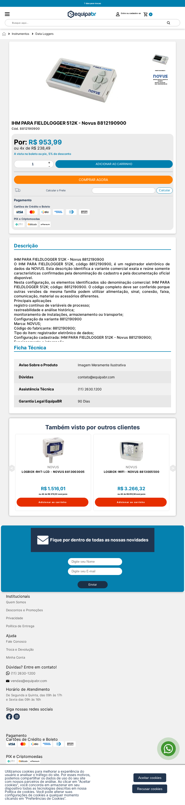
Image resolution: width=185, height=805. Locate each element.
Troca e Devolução (20, 649)
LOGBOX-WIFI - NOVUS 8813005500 (131, 472)
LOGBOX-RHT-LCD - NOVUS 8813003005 (53, 472)
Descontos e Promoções (24, 610)
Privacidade (14, 618)
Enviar (92, 584)
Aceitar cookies (149, 778)
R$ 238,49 (40, 148)
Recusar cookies (149, 789)
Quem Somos (16, 602)
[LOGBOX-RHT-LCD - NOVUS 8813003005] (53, 450)
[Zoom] (162, 59)
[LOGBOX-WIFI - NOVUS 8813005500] (131, 450)
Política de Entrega (20, 626)
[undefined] (82, 82)
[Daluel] (81, 14)
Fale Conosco (16, 641)
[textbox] (81, 23)
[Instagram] (16, 716)
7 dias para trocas (92, 3)
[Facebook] (9, 716)
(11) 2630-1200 (23, 673)
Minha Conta (15, 657)
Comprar (114, 164)
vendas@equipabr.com (29, 681)
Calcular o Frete (56, 190)
